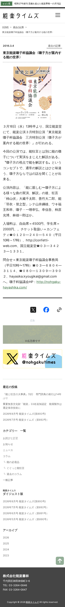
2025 (6, 543)
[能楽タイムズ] (21, 16)
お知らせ (8, 444)
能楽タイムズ (32, 602)
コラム (6, 456)
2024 (6, 549)
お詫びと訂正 (10, 438)
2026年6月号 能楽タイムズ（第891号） (26, 513)
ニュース (8, 450)
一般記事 (8, 479)
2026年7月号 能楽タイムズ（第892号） (26, 419)
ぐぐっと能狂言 (15, 467)
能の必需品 (13, 462)
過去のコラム (14, 473)
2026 (6, 537)
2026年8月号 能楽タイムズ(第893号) (24, 413)
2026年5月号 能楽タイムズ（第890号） (26, 519)
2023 (6, 555)
